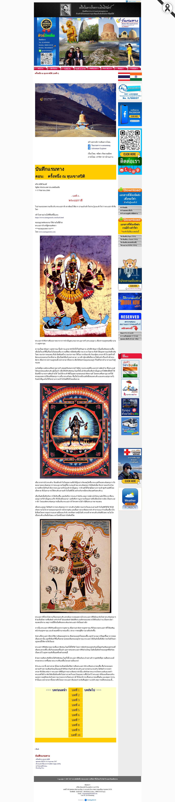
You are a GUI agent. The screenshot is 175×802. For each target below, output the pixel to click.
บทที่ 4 (76, 705)
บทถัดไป (89, 690)
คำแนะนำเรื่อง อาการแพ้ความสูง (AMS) (48, 764)
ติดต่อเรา (121, 68)
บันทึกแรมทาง (94, 68)
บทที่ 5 (76, 710)
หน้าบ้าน (40, 68)
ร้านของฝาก (134, 68)
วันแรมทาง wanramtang (100, 145)
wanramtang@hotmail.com (89, 793)
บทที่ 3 (76, 700)
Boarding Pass (40, 768)
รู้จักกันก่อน (53, 68)
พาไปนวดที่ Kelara (41, 766)
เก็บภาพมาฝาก (107, 68)
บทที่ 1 (76, 690)
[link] (49, 217)
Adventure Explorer (98, 148)
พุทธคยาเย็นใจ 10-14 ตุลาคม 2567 (46, 761)
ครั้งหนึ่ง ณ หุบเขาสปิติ (43, 759)
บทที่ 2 (76, 695)
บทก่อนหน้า (59, 690)
